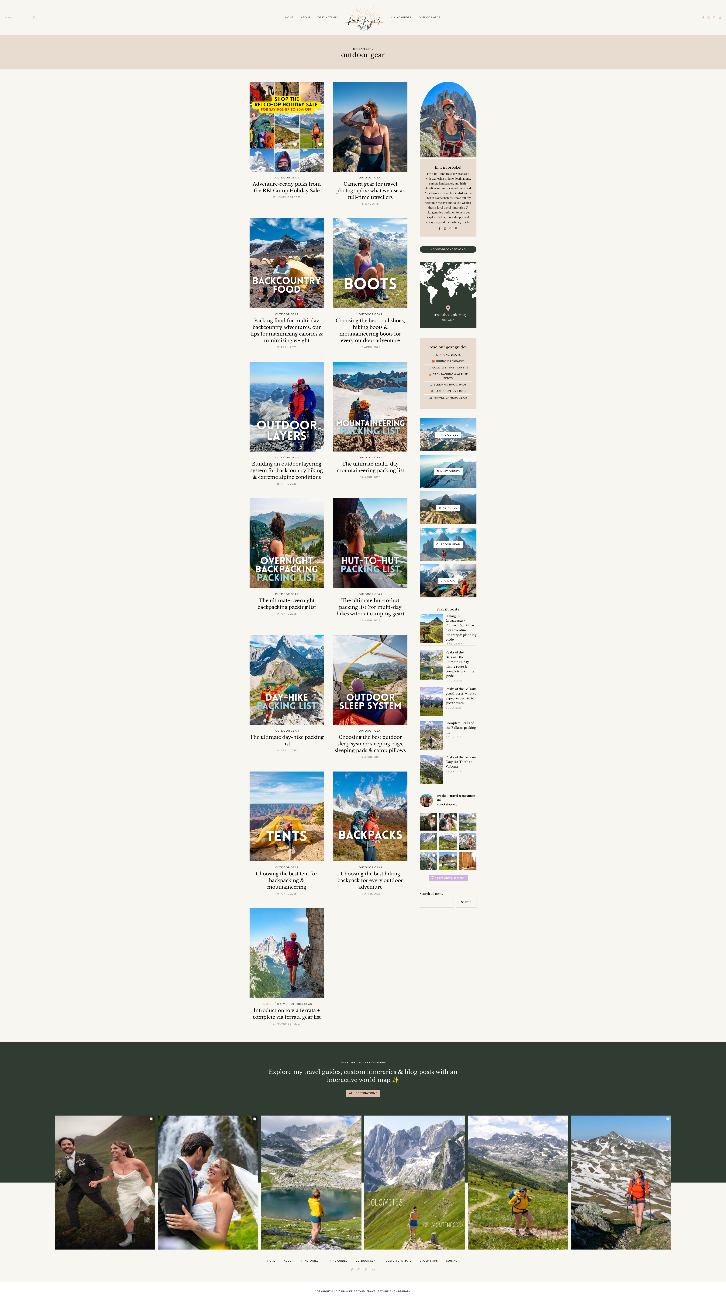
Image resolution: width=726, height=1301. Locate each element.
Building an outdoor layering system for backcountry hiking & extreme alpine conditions (286, 470)
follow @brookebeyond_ (450, 877)
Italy (281, 1004)
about (305, 17)
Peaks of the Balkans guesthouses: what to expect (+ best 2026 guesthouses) (461, 696)
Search (466, 902)
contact (452, 1260)
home (289, 17)
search (9, 17)
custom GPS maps (398, 1260)
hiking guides (401, 17)
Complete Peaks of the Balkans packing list (461, 727)
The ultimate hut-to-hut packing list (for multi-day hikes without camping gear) (370, 607)
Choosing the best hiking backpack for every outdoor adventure (370, 880)
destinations (328, 17)
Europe (267, 1004)
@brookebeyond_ (447, 804)
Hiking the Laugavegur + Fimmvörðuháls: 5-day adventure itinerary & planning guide (461, 627)
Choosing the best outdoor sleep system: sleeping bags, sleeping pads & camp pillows (370, 743)
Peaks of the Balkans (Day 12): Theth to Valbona (461, 761)
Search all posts (431, 893)
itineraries (309, 1260)
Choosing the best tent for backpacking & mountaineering (286, 880)
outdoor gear (430, 17)
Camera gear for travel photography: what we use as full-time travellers (370, 190)
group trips (429, 1260)
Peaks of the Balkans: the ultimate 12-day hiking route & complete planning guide (460, 664)
